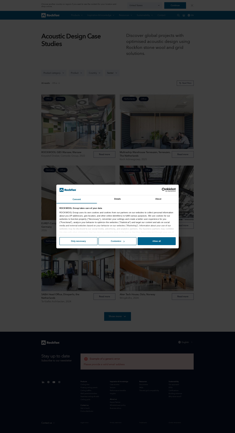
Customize (116, 241)
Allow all (156, 241)
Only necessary (78, 241)
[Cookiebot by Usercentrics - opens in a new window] (164, 190)
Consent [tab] (77, 199)
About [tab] (158, 199)
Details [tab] (117, 199)
